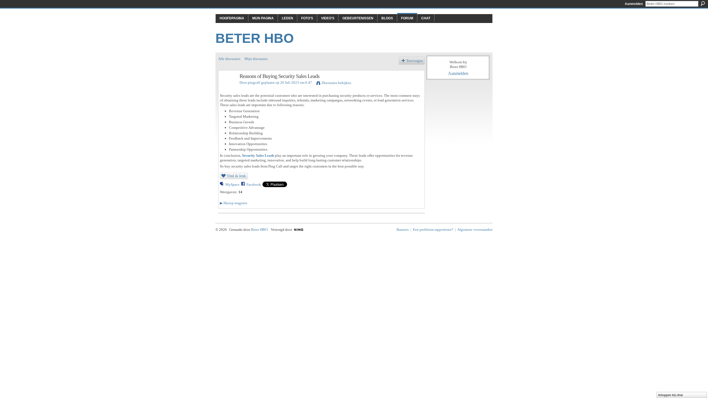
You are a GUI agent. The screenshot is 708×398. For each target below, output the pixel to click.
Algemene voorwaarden (475, 229)
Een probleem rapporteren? (433, 229)
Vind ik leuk (236, 176)
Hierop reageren (233, 203)
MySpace (232, 184)
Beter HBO (254, 38)
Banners (403, 229)
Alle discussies (229, 59)
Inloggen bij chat (670, 395)
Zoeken (703, 3)
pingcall (254, 82)
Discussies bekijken (336, 83)
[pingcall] (227, 88)
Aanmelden (634, 4)
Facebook (253, 184)
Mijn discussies (256, 59)
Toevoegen (414, 61)
